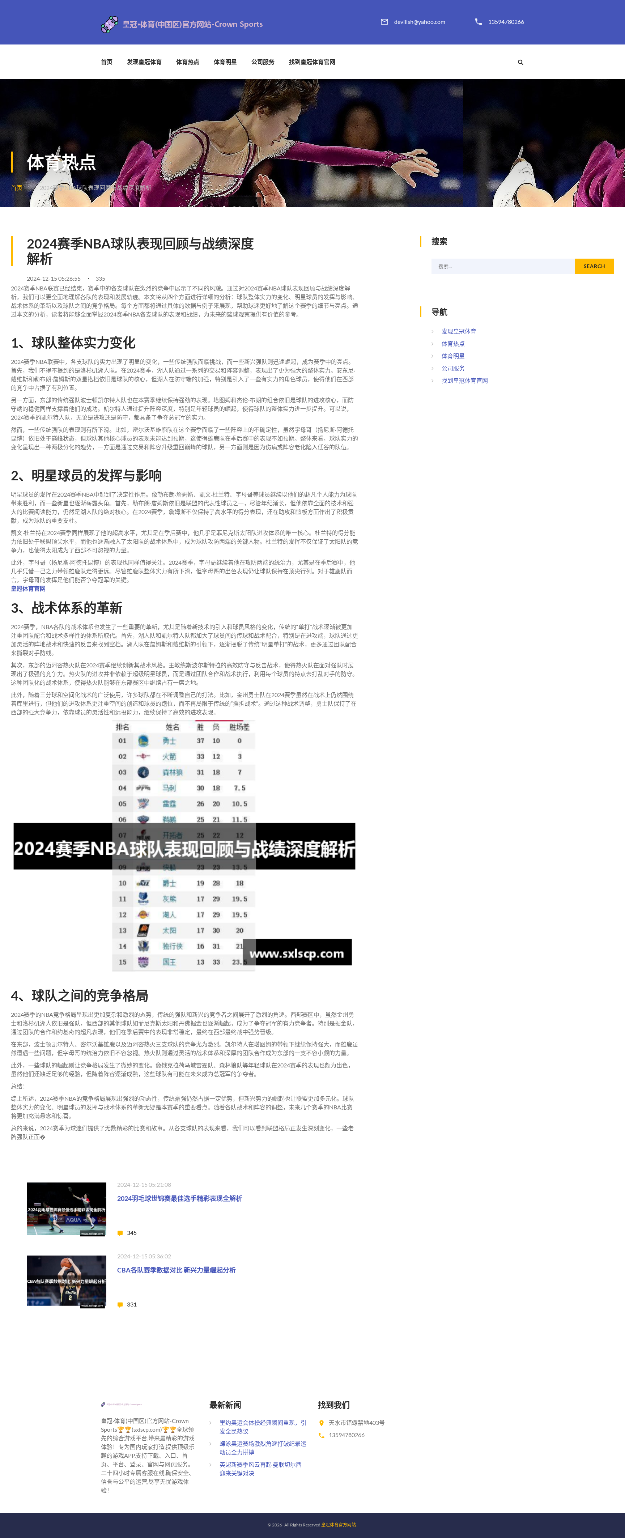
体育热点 (187, 62)
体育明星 (225, 62)
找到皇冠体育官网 (312, 62)
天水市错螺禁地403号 (357, 1422)
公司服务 (263, 62)
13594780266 (506, 22)
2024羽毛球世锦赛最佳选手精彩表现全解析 (179, 1198)
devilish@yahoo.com (419, 22)
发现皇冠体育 (144, 62)
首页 (106, 62)
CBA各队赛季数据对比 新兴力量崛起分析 (176, 1270)
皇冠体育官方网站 (338, 1525)
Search (594, 266)
